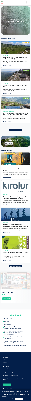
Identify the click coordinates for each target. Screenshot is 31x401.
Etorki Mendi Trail (8, 319)
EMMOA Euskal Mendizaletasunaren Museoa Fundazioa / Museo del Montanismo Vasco (13, 332)
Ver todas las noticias (15, 266)
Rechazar (4, 398)
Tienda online (7, 384)
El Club (4, 360)
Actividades (5, 357)
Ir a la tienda (6, 298)
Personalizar (11, 398)
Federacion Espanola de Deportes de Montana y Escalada (13, 341)
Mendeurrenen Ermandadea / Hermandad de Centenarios (15, 346)
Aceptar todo (19, 398)
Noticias (5, 362)
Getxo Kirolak (7, 324)
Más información (7, 65)
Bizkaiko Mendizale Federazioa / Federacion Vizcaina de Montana (12, 327)
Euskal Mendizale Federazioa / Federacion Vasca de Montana (14, 337)
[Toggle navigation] (28, 2)
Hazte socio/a (8, 143)
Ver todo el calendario (15, 130)
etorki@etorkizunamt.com (11, 375)
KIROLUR (6, 321)
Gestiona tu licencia (8, 369)
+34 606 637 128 (9, 372)
